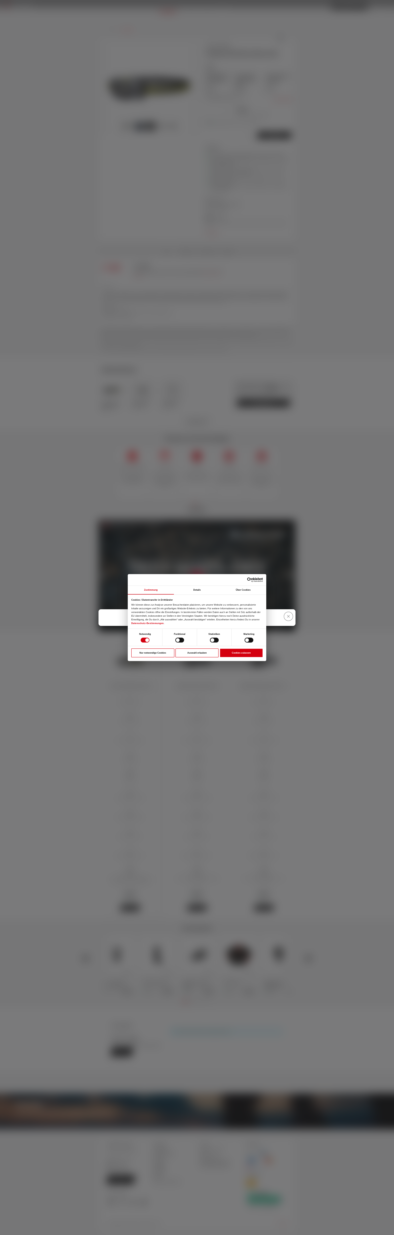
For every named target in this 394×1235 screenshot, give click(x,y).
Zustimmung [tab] (151, 589)
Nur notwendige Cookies (152, 653)
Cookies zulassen (241, 653)
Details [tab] (197, 589)
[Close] (288, 616)
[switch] (179, 640)
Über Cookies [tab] (243, 589)
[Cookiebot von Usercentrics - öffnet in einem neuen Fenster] (249, 579)
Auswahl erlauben (197, 653)
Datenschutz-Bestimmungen (147, 623)
